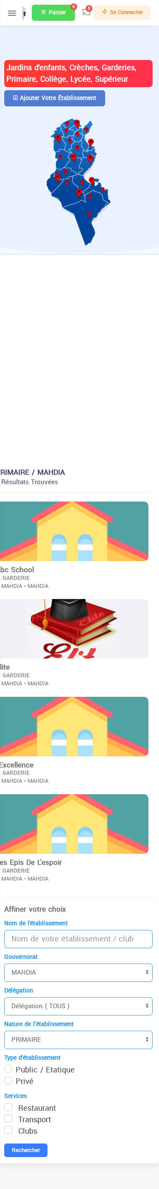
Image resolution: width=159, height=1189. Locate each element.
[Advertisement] (79, 364)
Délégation (18, 990)
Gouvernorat (21, 956)
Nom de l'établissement (36, 923)
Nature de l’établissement (39, 1024)
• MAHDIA (36, 586)
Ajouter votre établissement (57, 98)
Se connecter (125, 12)
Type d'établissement (32, 1057)
